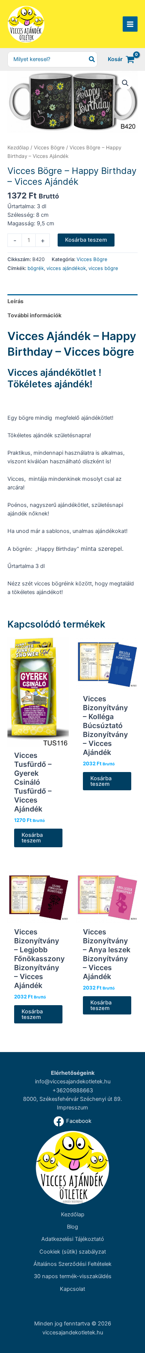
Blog (72, 1226)
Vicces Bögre (49, 147)
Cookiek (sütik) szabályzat (72, 1251)
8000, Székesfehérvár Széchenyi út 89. (72, 1099)
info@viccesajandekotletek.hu (72, 1081)
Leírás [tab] (15, 301)
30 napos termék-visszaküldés (73, 1276)
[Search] (92, 59)
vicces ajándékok (66, 268)
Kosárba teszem (86, 239)
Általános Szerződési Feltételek (72, 1264)
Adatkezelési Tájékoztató (72, 1239)
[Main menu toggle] (130, 23)
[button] (125, 83)
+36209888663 (72, 1090)
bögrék (36, 268)
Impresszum (72, 1107)
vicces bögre (103, 268)
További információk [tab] (34, 315)
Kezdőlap (18, 147)
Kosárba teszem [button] (32, 838)
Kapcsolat (72, 1289)
